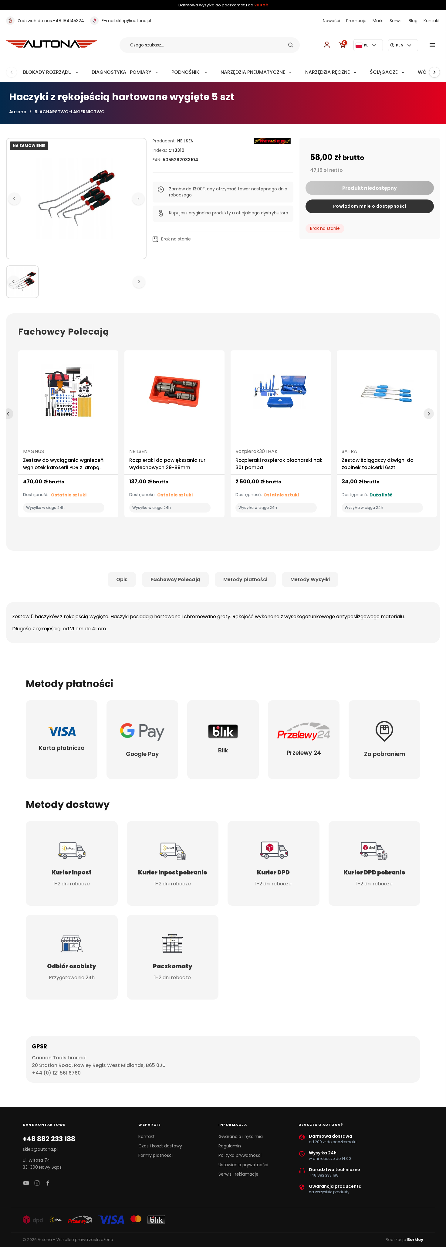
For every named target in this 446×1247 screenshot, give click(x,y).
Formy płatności (155, 1155)
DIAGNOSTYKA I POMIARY (121, 72)
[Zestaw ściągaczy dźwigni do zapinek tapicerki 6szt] (387, 394)
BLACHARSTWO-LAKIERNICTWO (70, 112)
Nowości (331, 21)
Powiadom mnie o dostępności (370, 206)
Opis (121, 579)
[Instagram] (37, 1183)
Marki (378, 21)
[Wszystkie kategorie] (433, 45)
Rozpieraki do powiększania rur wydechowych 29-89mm (167, 464)
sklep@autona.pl (126, 21)
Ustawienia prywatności (243, 1165)
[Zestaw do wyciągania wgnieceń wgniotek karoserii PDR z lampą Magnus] (68, 394)
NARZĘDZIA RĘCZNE (327, 72)
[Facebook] (48, 1183)
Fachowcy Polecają (175, 579)
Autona (17, 112)
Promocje (356, 21)
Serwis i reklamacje (238, 1174)
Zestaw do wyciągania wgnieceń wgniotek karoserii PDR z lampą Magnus (63, 467)
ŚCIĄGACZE (384, 72)
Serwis (396, 21)
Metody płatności (245, 579)
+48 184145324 (51, 21)
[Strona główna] (51, 46)
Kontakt (432, 21)
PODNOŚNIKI (186, 72)
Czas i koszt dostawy (160, 1146)
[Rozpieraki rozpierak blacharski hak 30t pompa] (280, 394)
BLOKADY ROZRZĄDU (47, 72)
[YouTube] (26, 1183)
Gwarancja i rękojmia (240, 1136)
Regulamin (229, 1146)
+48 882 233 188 (49, 1139)
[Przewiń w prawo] (434, 72)
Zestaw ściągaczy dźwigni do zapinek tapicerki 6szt (378, 464)
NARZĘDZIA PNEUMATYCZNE (253, 72)
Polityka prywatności (240, 1155)
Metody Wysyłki (310, 579)
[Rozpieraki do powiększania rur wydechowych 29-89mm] (174, 394)
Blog (413, 21)
